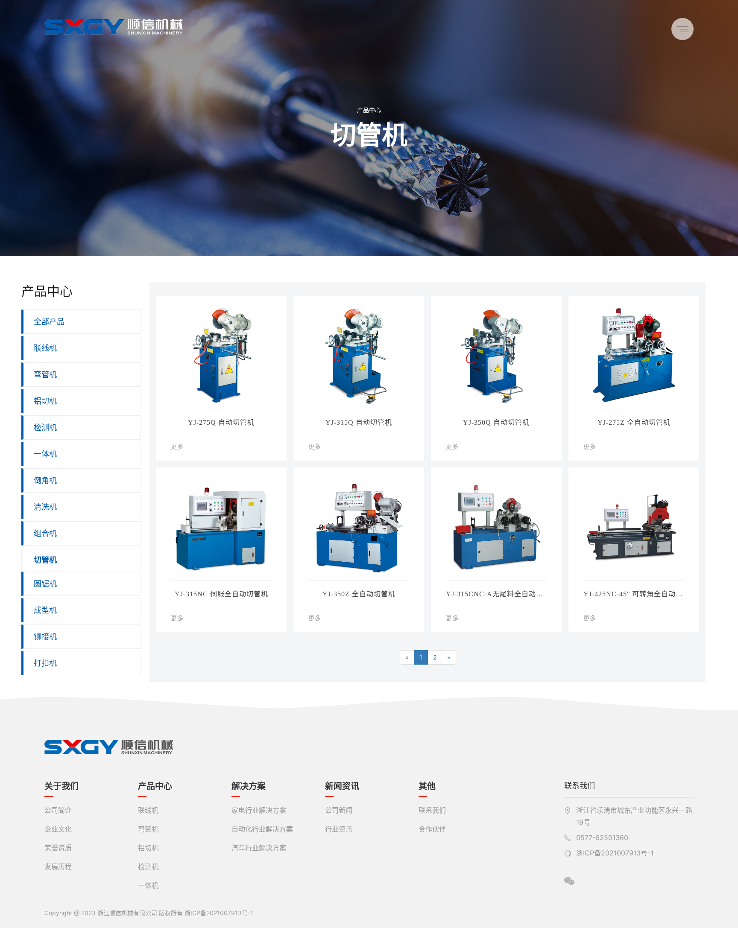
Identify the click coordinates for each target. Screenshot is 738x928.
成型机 (45, 610)
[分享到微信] (569, 881)
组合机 (45, 533)
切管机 (45, 559)
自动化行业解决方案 (262, 829)
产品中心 (369, 110)
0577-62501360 (602, 837)
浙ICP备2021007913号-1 (614, 853)
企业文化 (58, 829)
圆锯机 (45, 583)
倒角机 (45, 480)
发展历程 (58, 866)
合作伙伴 (432, 829)
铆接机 (45, 636)
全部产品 (49, 321)
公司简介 (58, 810)
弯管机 (45, 374)
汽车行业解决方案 (258, 847)
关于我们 (61, 786)
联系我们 (432, 810)
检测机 (45, 427)
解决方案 (248, 786)
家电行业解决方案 (258, 810)
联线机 (45, 348)
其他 (427, 786)
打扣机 (45, 663)
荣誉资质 (58, 847)
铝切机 (45, 401)
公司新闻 (338, 810)
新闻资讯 (342, 786)
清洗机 (45, 506)
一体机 (45, 453)
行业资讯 (338, 829)
